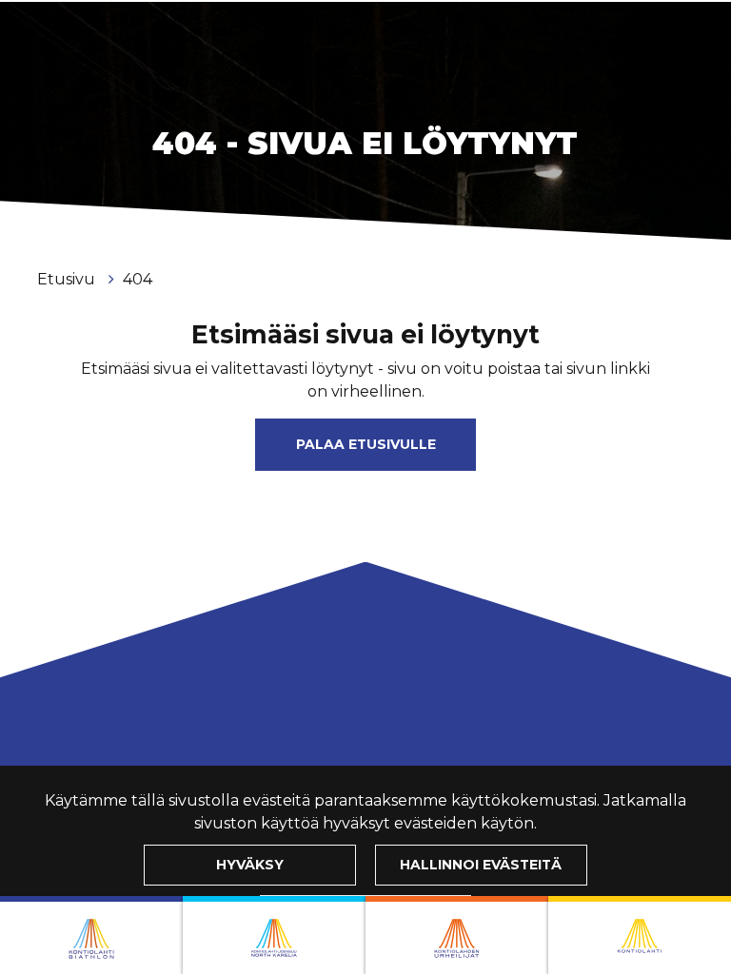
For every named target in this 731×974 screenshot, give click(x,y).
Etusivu (68, 279)
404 (137, 279)
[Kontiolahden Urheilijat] (457, 935)
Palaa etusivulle (366, 444)
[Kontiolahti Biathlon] (91, 935)
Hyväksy (250, 864)
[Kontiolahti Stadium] (639, 935)
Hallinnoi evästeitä (481, 864)
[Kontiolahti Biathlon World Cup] (274, 935)
